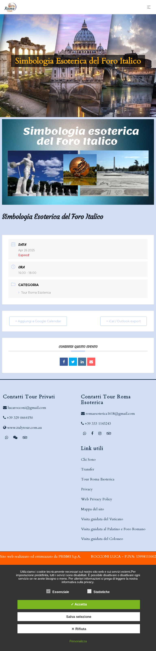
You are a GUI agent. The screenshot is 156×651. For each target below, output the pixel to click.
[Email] (91, 362)
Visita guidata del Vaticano (102, 519)
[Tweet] (73, 362)
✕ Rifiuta (79, 629)
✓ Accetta (79, 604)
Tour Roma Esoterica (36, 292)
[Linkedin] (82, 362)
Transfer (87, 469)
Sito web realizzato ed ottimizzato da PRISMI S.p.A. (40, 556)
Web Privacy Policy (96, 499)
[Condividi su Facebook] (64, 362)
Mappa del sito (92, 509)
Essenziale (60, 592)
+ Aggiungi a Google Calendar (38, 321)
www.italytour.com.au (24, 427)
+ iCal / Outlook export (123, 321)
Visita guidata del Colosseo (102, 538)
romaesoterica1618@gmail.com (110, 413)
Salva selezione (78, 616)
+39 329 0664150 (20, 417)
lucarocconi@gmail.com (27, 407)
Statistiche (101, 592)
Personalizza (78, 641)
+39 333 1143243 (98, 423)
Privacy (87, 489)
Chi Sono (88, 459)
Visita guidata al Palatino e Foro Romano (113, 529)
